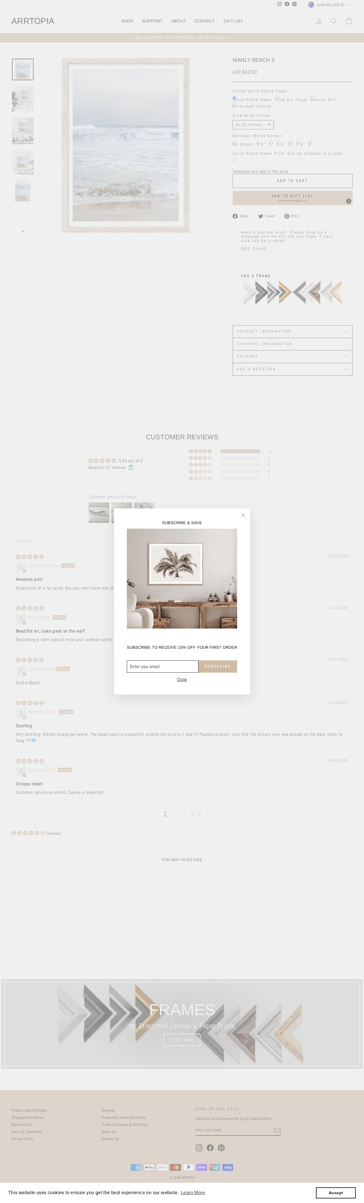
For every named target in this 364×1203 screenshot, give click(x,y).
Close (182, 679)
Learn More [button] (193, 1192)
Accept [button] (336, 1192)
